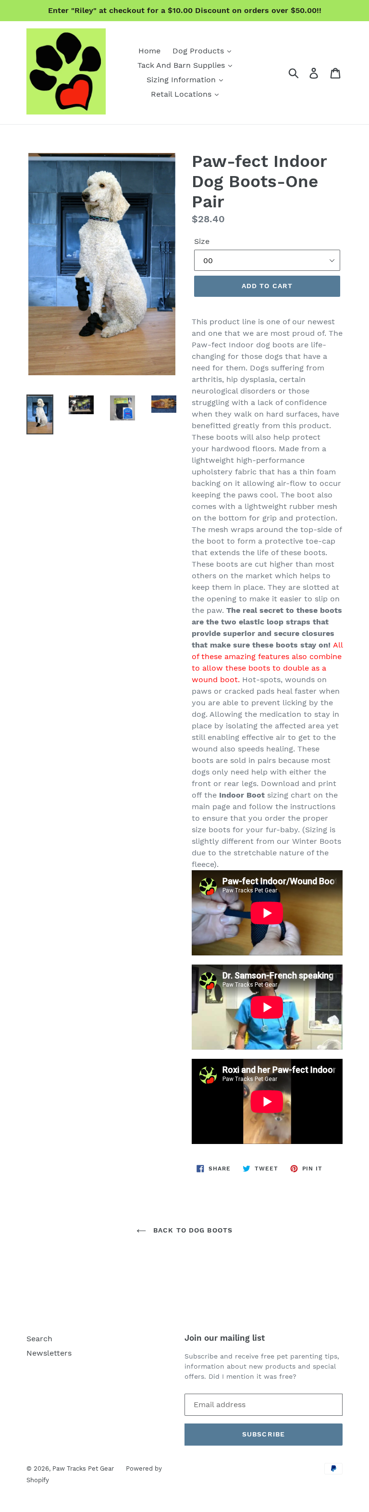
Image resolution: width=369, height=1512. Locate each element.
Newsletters (49, 1353)
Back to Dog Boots (192, 1230)
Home (149, 50)
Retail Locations (182, 94)
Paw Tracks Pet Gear (83, 1468)
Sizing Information (182, 79)
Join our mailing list (224, 1338)
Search (39, 1338)
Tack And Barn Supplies (182, 65)
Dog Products (199, 50)
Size (201, 241)
